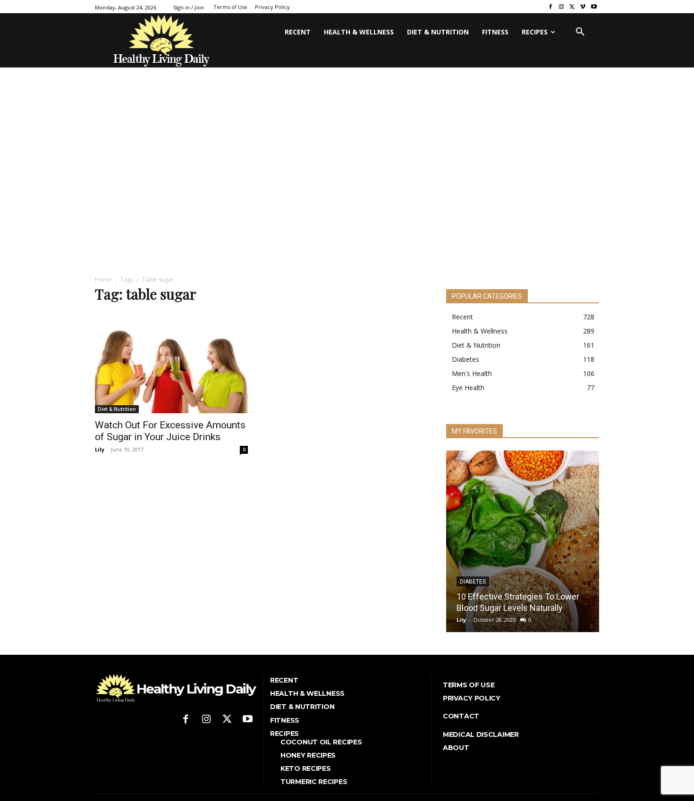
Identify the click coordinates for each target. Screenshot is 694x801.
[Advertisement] (347, 194)
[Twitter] (572, 6)
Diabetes (473, 581)
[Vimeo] (582, 6)
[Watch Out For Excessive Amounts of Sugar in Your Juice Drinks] (171, 362)
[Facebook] (550, 6)
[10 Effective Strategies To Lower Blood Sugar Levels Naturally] (522, 541)
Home (103, 279)
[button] (580, 32)
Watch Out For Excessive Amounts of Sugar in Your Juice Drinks (170, 430)
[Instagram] (561, 6)
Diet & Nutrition (117, 409)
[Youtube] (593, 6)
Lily (99, 449)
